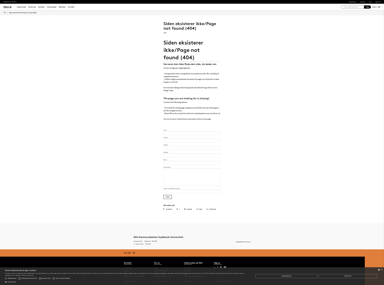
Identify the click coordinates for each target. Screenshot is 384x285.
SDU (5, 12)
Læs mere (30, 275)
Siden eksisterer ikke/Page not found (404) (23, 12)
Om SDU (71, 7)
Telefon (166, 145)
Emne (165, 160)
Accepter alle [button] (286, 276)
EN (379, 2)
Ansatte (362, 2)
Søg (367, 7)
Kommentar (167, 167)
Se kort (149, 244)
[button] (6, 278)
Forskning (32, 7)
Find (370, 2)
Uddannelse (21, 7)
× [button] (381, 269)
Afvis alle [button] (347, 276)
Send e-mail (139, 244)
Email (200, 209)
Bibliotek (62, 7)
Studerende (352, 2)
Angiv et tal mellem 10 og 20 (172, 188)
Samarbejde (51, 7)
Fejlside (166, 152)
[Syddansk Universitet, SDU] (8, 7)
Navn (165, 130)
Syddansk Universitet (10, 2)
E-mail (166, 137)
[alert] (192, 276)
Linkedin (189, 209)
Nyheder (41, 7)
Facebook (169, 209)
